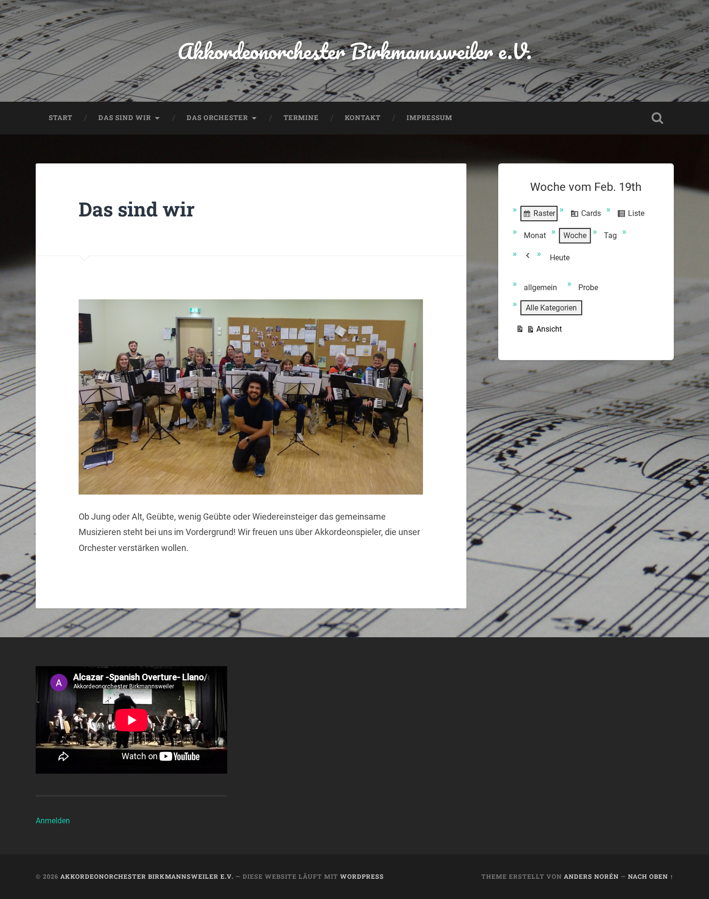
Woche (574, 235)
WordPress (362, 876)
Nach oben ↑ (651, 876)
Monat (535, 235)
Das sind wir (124, 117)
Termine (301, 117)
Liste (630, 215)
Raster (538, 215)
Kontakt (363, 117)
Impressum (429, 117)
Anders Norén (591, 876)
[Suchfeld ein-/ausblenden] (657, 118)
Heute (560, 257)
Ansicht (539, 331)
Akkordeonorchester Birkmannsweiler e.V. (354, 51)
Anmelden (53, 820)
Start (60, 117)
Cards (585, 215)
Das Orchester (217, 117)
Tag (610, 235)
